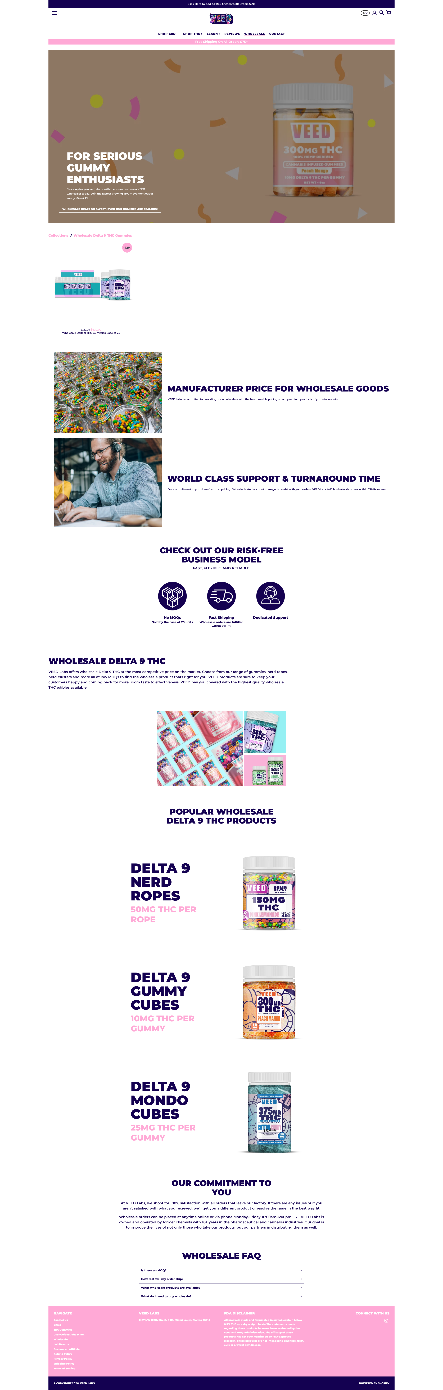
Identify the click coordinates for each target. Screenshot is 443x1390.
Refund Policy (63, 1354)
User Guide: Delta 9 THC (69, 1334)
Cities (57, 1324)
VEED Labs (87, 1383)
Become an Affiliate (67, 1349)
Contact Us (61, 1320)
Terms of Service (64, 1368)
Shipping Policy (64, 1363)
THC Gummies (63, 1329)
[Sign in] (374, 13)
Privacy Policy (63, 1358)
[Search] (381, 13)
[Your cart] (388, 13)
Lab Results (61, 1344)
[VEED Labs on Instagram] (386, 1321)
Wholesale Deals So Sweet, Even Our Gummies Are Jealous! (110, 209)
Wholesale (61, 1339)
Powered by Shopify (374, 1383)
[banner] (221, 4)
